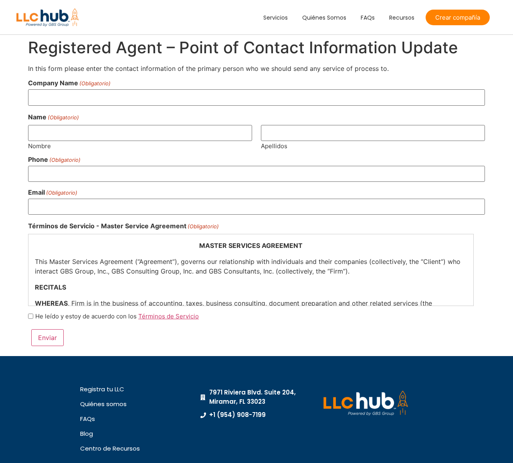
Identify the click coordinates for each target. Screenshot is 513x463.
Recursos (401, 18)
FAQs (368, 18)
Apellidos (274, 145)
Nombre (39, 145)
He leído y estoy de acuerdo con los (117, 316)
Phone (54, 159)
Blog (86, 433)
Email (52, 192)
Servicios (275, 18)
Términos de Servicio (168, 316)
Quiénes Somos (324, 18)
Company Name (69, 83)
